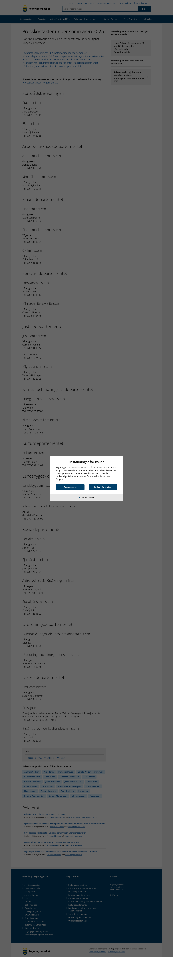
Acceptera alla (70, 487)
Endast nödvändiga (102, 487)
